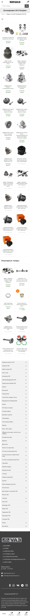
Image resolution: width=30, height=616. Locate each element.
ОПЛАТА (6, 548)
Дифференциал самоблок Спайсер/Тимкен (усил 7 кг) (8, 160)
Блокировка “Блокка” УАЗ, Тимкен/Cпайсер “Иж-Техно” (22, 39)
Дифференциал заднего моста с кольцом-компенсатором (8, 134)
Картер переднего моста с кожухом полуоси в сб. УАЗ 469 (22, 328)
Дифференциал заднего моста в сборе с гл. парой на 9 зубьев (21, 111)
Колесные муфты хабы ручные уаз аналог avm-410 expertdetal (21, 350)
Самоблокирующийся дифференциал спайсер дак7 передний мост (8, 251)
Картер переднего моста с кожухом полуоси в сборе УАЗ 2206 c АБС (8, 350)
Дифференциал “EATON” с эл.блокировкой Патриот (8, 87)
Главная (3, 14)
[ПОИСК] (27, 6)
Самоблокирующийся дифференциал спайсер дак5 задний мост (22, 207)
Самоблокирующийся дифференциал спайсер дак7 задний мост (22, 229)
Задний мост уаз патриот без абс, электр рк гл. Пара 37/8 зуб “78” (21, 280)
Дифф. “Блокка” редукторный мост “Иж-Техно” (8, 62)
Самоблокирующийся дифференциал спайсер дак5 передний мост (8, 229)
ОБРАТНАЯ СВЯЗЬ (9, 551)
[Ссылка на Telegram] (22, 585)
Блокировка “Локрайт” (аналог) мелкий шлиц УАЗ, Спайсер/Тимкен (22, 160)
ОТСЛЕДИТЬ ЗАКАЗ (9, 554)
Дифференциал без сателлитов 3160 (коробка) (21, 87)
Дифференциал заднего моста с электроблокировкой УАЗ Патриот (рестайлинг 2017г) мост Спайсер (22, 135)
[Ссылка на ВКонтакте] (18, 585)
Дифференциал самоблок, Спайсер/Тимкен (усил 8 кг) (8, 207)
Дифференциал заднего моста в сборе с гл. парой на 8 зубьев (8, 111)
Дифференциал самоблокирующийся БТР (8, 328)
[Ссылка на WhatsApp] (14, 585)
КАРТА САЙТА (7, 562)
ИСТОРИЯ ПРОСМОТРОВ (11, 556)
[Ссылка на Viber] (26, 585)
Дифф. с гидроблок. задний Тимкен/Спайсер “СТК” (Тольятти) (21, 184)
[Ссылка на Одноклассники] (10, 585)
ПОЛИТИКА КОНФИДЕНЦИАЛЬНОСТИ (14, 559)
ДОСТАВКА (7, 545)
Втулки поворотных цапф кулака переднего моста (22, 305)
